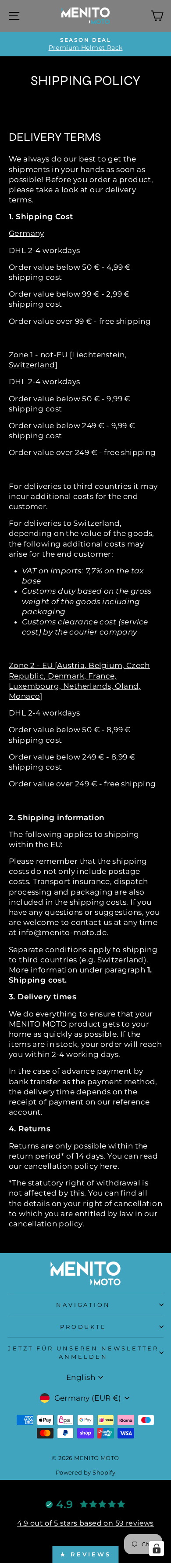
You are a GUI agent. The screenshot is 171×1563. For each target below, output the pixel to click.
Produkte (83, 1326)
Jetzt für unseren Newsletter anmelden (83, 1352)
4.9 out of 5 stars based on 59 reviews (85, 1523)
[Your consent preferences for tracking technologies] (156, 1548)
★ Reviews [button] (85, 1554)
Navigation (83, 1304)
